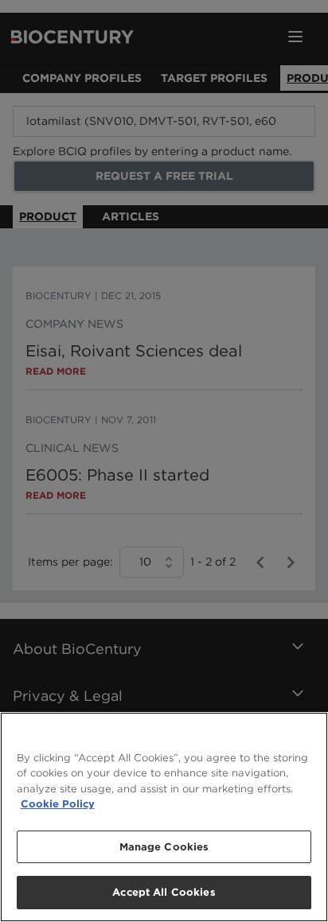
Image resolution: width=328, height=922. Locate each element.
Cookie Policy (58, 804)
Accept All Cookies (163, 892)
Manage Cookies (164, 847)
